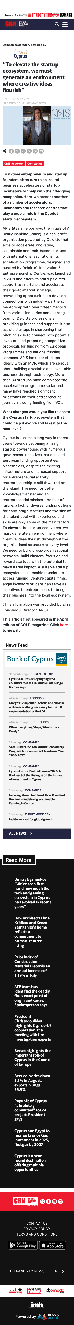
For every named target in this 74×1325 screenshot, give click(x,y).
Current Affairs (42, 674)
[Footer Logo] (25, 1201)
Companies (34, 163)
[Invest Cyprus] (20, 54)
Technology (39, 722)
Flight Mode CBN (37, 814)
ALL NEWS (17, 833)
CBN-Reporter (13, 163)
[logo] (17, 24)
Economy (37, 698)
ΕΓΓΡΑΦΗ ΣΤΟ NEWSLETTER (34, 1271)
